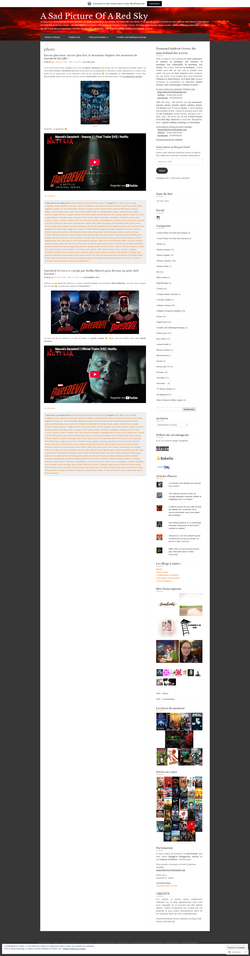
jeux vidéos (161, 339)
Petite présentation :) (98, 37)
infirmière (56, 235)
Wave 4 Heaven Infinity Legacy (170, 400)
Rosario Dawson (55, 249)
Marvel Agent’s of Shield (131, 238)
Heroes (83, 232)
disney (88, 223)
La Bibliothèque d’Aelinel (167, 575)
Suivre (162, 171)
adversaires (72, 206)
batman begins (58, 212)
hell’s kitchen (74, 232)
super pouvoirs (114, 465)
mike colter (61, 241)
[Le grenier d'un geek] (191, 628)
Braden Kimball (85, 212)
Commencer (154, 3)
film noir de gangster (133, 438)
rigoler (141, 247)
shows (77, 252)
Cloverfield (104, 218)
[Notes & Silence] (191, 604)
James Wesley (88, 235)
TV (133, 258)
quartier (91, 247)
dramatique (106, 223)
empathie (65, 226)
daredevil (87, 220)
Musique (94, 241)
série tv (117, 249)
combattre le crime (126, 218)
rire (46, 249)
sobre (91, 252)
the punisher (122, 255)
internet (72, 235)
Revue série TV (100, 203)
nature (100, 241)
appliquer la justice (52, 209)
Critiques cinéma (164, 305)
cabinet (116, 212)
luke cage (91, 238)
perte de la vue (70, 244)
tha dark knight (67, 255)
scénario (124, 249)
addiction (63, 206)
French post (88, 203)
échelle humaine (106, 209)
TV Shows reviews (164, 389)
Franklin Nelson (92, 229)
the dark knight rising (109, 255)
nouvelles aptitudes (121, 453)
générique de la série (124, 229)
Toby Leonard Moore (59, 258)
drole (127, 223)
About (159, 244)
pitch (100, 244)
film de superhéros (98, 226)
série (100, 249)
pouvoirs (111, 244)
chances (125, 215)
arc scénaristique (71, 209)
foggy (70, 229)
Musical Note (162, 355)
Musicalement (84, 241)
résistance (134, 247)
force (75, 229)
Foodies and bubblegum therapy (131, 37)
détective (95, 220)
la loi (57, 238)
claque (96, 218)
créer (76, 220)
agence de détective (86, 206)
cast (112, 215)
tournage (89, 258)
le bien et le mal (66, 238)
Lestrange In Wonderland (167, 578)
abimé (121, 203)
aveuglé (90, 209)
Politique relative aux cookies (74, 949)
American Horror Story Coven (125, 206)
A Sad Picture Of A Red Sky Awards (172, 233)
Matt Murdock (50, 241)
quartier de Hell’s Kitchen (104, 247)
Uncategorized (163, 394)
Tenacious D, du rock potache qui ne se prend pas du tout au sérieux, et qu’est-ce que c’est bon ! (184, 538)
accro (127, 203)
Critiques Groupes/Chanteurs (169, 311)
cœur (81, 220)
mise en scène (72, 241)
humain (48, 235)
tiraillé (47, 258)
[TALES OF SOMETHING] (191, 651)
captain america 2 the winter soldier (82, 215)
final (59, 229)
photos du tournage (89, 244)
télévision (56, 255)
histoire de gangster (95, 232)
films (55, 229)
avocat (96, 209)
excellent (73, 226)
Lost (85, 238)
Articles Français (52, 37)
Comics (48, 220)
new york (130, 241)
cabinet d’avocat (126, 212)
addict (56, 206)
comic (137, 218)
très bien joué (119, 258)
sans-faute (80, 249)
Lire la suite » (49, 196)
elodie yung (56, 226)
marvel (118, 238)
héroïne (48, 232)
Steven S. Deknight (128, 252)
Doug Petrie (96, 223)
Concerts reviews (164, 300)
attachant (82, 209)
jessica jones (109, 235)
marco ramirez (102, 238)
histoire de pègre (110, 232)
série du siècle (108, 249)
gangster (103, 229)
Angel (139, 206)
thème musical (85, 255)
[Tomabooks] (167, 604)
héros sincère (63, 232)
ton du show (72, 258)
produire (48, 247)
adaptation (49, 206)
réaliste (126, 247)
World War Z (84, 261)
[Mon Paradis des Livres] (167, 628)
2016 (116, 203)
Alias (111, 206)
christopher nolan (65, 218)
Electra (48, 226)
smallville (84, 252)
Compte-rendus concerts (167, 294)
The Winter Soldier (135, 255)
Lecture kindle (162, 344)
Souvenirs (161, 378)
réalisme (118, 247)
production (139, 244)
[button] (179, 739)
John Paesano (120, 235)
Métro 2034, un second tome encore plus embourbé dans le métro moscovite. (184, 552)
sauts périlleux (91, 249)
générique (111, 229)
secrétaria (58, 252)
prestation (130, 244)
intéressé (64, 235)
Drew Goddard (118, 223)
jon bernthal (131, 235)
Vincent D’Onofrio (113, 470)
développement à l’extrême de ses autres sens (118, 220)
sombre (97, 252)
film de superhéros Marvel (117, 226)
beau (66, 212)
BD (158, 272)
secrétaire (49, 252)
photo (79, 244)
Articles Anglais (163, 255)
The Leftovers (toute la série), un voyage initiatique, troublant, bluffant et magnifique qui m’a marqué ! (185, 496)
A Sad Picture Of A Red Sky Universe (172, 238)
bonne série (74, 212)
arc (62, 209)
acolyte (133, 203)
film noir (131, 226)
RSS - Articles (162, 693)
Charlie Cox (134, 215)
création (63, 220)
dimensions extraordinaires (74, 223)
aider (106, 206)
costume (55, 220)
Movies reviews (163, 350)
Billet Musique (162, 283)
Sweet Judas (162, 572)
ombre (55, 244)
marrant (112, 238)
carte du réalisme (103, 215)
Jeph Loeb (99, 235)
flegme (64, 229)
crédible (70, 220)
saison (65, 249)
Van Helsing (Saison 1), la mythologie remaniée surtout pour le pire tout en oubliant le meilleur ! (185, 525)
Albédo (159, 569)
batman (48, 212)
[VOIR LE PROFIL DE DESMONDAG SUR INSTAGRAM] (158, 217)
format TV (82, 229)
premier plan (120, 244)
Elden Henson (135, 223)
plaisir (105, 244)
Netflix (123, 241)
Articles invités (163, 266)
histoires (120, 232)
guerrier (137, 229)
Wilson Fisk (74, 261)
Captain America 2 (60, 215)
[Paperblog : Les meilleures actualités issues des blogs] (163, 467)
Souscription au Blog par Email (173, 147)
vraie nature (64, 261)
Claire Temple (87, 218)
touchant (81, 258)
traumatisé (98, 258)
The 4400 (96, 255)
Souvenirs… (162, 383)
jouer (139, 235)
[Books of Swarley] (167, 651)
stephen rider (115, 252)
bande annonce (131, 209)
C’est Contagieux (164, 581)
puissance (83, 247)
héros (54, 232)
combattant (114, 218)
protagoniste (73, 247)
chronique (77, 218)
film (89, 226)
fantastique (82, 226)
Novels (159, 361)
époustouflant (119, 209)
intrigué (78, 235)
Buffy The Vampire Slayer (102, 212)
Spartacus (105, 252)
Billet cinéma (162, 277)
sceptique (132, 249)
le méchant (77, 238)
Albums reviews (163, 250)
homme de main (131, 232)
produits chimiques (60, 247)
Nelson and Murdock (112, 241)
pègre (61, 244)
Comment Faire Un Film (166, 886)
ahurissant (99, 206)
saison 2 (72, 249)
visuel (56, 261)
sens (64, 252)
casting (118, 215)
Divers (159, 316)
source (95, 126)
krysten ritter (50, 238)
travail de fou (108, 258)
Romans (160, 372)
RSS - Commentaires (166, 699)
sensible (70, 252)
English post (74, 37)
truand (128, 258)
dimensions (57, 223)
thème (76, 255)
